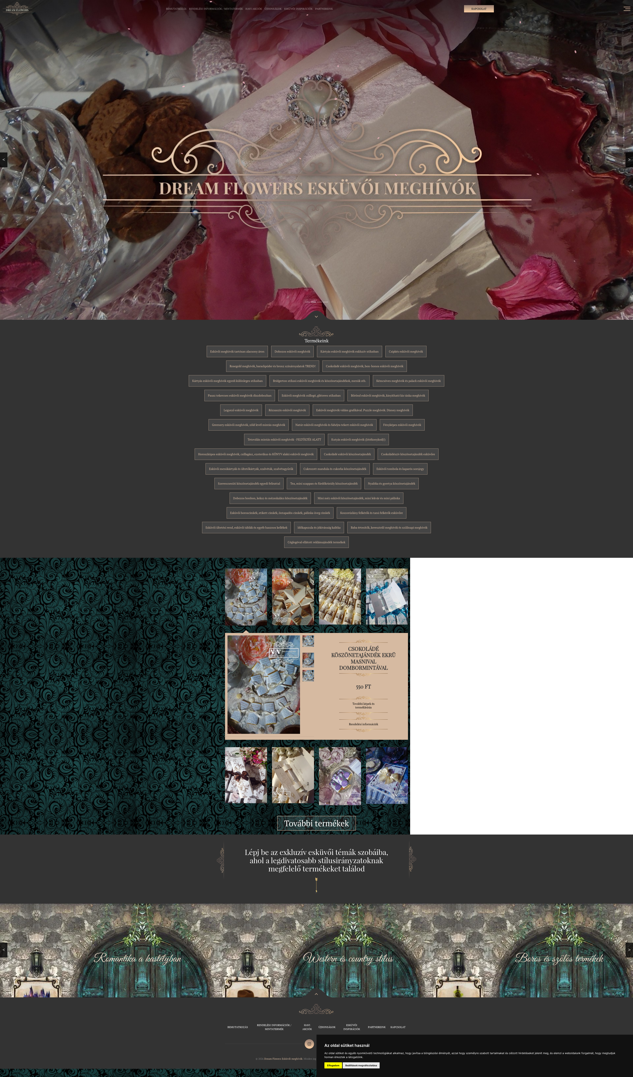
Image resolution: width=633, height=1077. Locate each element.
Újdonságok (273, 9)
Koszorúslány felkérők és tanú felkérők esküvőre (371, 513)
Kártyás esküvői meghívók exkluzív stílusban (349, 351)
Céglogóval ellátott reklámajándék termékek (316, 542)
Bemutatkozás (176, 9)
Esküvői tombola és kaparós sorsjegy (400, 469)
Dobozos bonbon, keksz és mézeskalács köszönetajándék (270, 498)
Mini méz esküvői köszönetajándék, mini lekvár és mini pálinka (359, 498)
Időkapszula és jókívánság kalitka (319, 527)
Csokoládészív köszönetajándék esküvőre (408, 454)
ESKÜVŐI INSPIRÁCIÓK (298, 9)
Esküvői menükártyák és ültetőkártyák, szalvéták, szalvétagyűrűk (251, 469)
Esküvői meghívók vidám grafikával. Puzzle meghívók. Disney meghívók (362, 410)
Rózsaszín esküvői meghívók (287, 410)
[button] (3, 160)
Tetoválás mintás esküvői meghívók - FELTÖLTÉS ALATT (284, 439)
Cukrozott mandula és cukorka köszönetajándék (334, 469)
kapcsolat (398, 1027)
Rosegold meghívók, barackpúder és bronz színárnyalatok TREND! (273, 366)
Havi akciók (253, 9)
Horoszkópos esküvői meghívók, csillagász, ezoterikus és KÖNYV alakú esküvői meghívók (256, 454)
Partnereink (324, 9)
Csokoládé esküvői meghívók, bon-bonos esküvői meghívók (364, 366)
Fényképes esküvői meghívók (402, 425)
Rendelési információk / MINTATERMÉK (216, 9)
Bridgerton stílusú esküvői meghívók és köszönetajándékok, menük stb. (319, 381)
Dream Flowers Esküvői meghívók (283, 1058)
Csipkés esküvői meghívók (406, 351)
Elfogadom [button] (333, 1065)
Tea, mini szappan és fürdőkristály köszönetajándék (324, 483)
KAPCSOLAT (478, 9)
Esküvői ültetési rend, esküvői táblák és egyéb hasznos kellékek (246, 527)
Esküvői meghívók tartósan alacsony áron (237, 351)
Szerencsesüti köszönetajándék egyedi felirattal (249, 483)
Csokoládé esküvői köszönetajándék (347, 454)
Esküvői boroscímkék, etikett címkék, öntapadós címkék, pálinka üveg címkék (280, 513)
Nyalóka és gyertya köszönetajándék (391, 483)
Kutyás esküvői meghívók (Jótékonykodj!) (358, 439)
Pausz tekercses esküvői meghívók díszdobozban (239, 395)
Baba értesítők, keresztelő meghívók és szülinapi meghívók (389, 527)
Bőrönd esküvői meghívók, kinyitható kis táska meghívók (388, 395)
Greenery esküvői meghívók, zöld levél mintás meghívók (248, 425)
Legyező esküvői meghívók (241, 410)
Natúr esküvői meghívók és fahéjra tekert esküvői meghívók (334, 425)
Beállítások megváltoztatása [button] (361, 1065)
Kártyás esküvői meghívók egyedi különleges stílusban (227, 381)
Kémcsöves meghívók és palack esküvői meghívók (408, 381)
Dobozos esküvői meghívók (292, 351)
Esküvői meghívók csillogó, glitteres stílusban (311, 395)
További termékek (316, 823)
